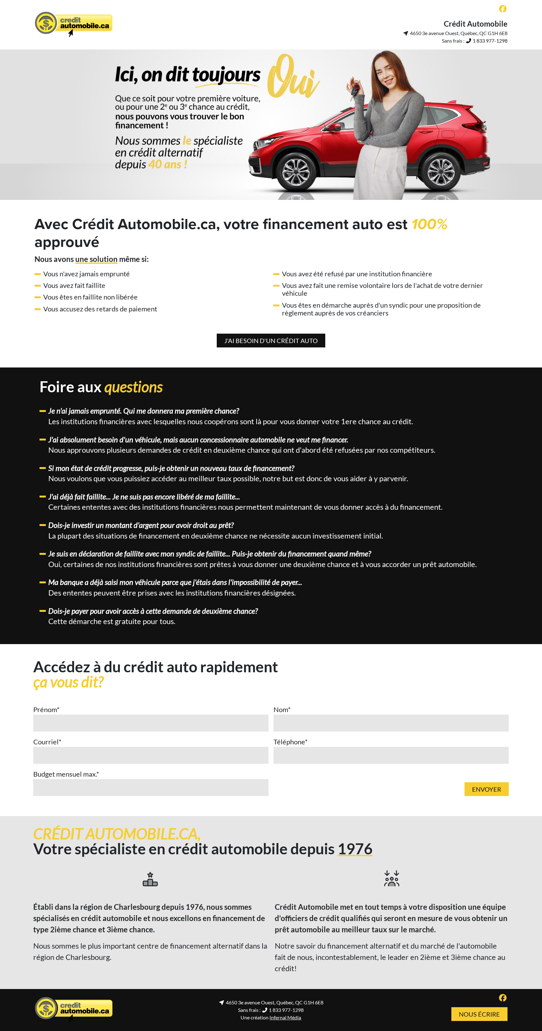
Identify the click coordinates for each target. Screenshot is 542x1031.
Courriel (47, 741)
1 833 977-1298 (489, 41)
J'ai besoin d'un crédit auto (271, 340)
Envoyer (486, 789)
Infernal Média (285, 1017)
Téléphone (291, 741)
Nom (282, 709)
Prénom (46, 709)
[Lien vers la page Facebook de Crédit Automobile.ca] (502, 9)
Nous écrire (479, 1014)
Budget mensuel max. (66, 774)
